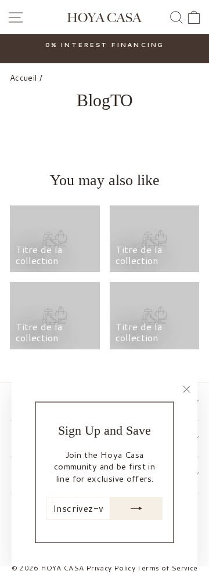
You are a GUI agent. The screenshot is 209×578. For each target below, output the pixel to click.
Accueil (23, 77)
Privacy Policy (110, 568)
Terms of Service (167, 568)
